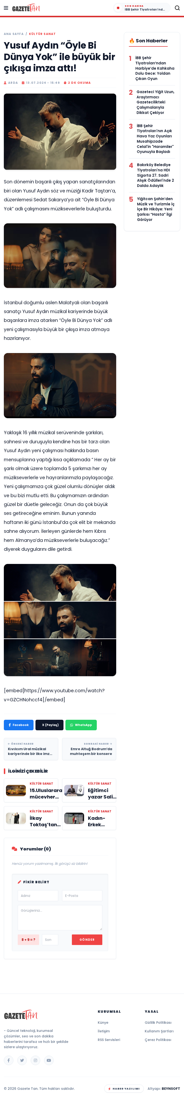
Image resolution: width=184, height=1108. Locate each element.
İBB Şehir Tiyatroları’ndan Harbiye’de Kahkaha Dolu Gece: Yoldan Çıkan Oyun (154, 68)
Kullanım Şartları (159, 1031)
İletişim (104, 1031)
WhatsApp (83, 725)
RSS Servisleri (109, 1039)
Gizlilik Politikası (158, 1022)
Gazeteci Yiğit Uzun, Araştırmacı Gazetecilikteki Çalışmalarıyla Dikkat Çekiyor (155, 102)
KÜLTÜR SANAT (42, 34)
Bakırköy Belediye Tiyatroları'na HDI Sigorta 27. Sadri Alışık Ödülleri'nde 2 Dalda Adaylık (155, 175)
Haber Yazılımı (126, 1089)
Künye (103, 1022)
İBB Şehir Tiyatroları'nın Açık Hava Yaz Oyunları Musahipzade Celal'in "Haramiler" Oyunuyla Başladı (155, 138)
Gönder (87, 940)
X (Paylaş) (50, 725)
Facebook (21, 725)
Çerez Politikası (158, 1039)
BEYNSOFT (171, 1088)
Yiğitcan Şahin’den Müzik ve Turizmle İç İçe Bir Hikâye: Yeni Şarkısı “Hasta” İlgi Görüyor (155, 209)
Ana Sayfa (14, 34)
